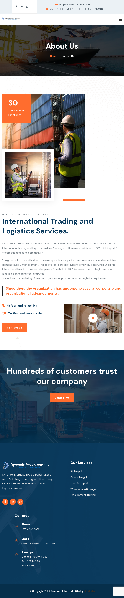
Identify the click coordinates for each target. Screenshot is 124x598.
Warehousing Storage (83, 489)
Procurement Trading (83, 495)
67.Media (89, 591)
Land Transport (79, 483)
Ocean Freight (78, 477)
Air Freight (76, 471)
